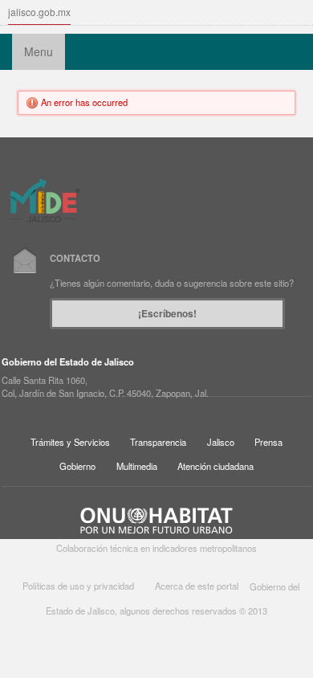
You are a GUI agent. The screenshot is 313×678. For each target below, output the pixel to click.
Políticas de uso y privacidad (78, 586)
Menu (38, 51)
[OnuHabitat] (156, 519)
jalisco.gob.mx (39, 11)
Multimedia (136, 465)
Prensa (268, 441)
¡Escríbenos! (167, 313)
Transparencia (158, 441)
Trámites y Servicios (70, 441)
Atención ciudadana (215, 465)
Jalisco (220, 441)
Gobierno (77, 465)
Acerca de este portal (196, 586)
